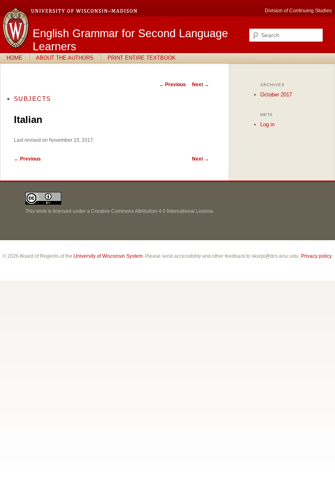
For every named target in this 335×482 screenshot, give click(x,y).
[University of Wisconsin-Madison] (16, 48)
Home (14, 58)
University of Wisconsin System (108, 256)
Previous (172, 84)
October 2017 (276, 94)
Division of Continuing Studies (298, 10)
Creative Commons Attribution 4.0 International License (152, 211)
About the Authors (65, 58)
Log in (267, 124)
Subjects (32, 98)
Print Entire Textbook (141, 58)
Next (200, 84)
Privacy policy (316, 256)
